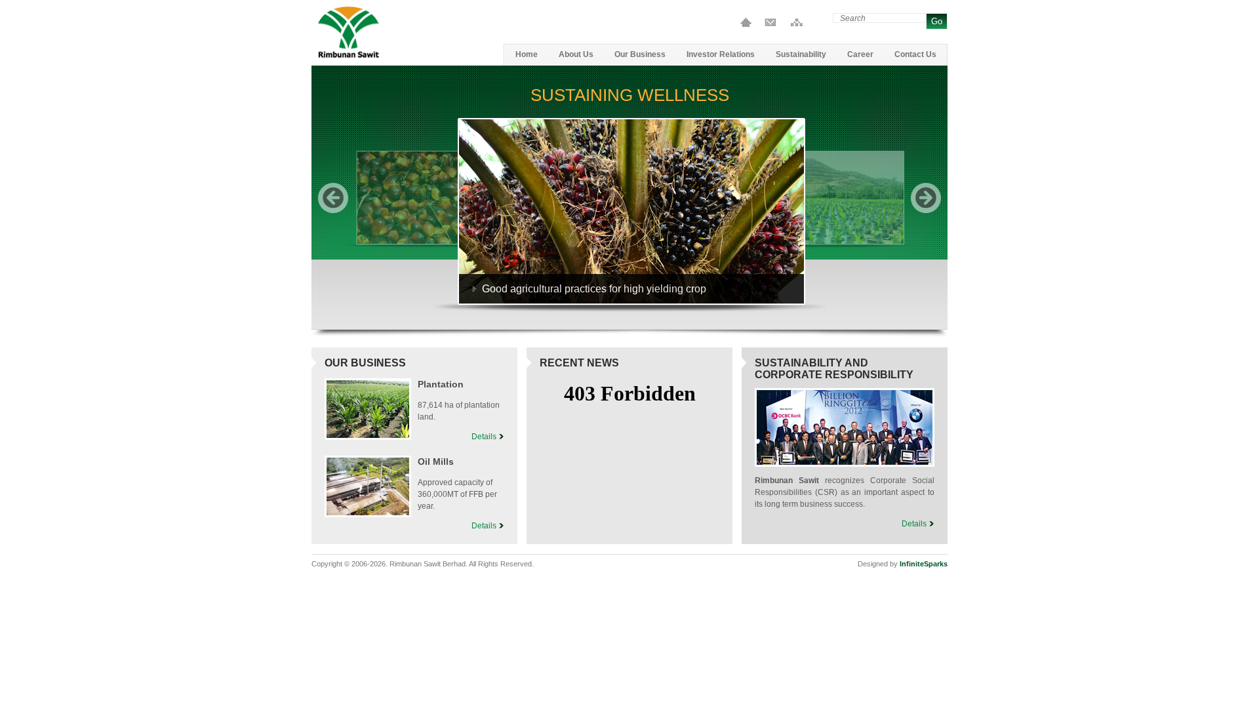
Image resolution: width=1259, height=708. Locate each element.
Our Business (640, 54)
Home (746, 23)
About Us (576, 54)
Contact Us (770, 23)
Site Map (794, 23)
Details (483, 436)
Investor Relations (721, 54)
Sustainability (801, 54)
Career (860, 54)
